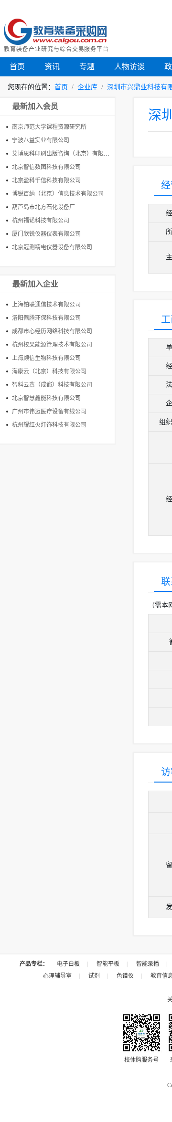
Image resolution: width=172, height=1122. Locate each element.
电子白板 (68, 964)
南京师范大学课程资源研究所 (49, 127)
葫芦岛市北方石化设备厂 (43, 207)
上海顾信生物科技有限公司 (46, 358)
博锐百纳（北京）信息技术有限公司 (58, 194)
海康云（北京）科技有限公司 (49, 371)
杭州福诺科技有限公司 (40, 220)
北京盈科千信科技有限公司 (46, 180)
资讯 (52, 67)
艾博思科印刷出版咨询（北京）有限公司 (63, 153)
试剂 (94, 976)
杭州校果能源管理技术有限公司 (52, 344)
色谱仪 (125, 976)
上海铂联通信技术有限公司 (46, 304)
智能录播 (147, 964)
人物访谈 (129, 67)
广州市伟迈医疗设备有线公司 (49, 411)
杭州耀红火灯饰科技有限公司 (49, 425)
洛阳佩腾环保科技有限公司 (46, 318)
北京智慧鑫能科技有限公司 (46, 398)
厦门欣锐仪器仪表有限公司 (46, 234)
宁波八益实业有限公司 (40, 140)
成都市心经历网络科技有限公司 (52, 331)
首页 (17, 67)
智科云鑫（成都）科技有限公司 (52, 384)
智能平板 (108, 964)
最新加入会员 (35, 106)
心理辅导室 (57, 976)
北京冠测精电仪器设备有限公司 (52, 247)
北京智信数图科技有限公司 (46, 167)
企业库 (87, 87)
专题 (87, 67)
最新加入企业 (35, 284)
